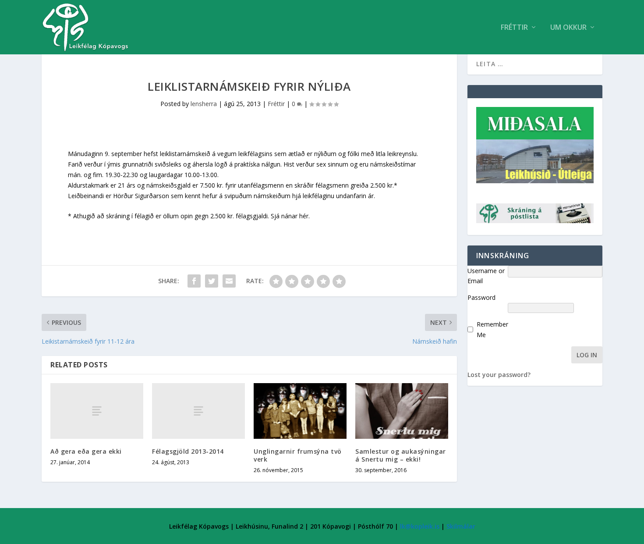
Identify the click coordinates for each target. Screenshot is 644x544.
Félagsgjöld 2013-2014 (188, 451)
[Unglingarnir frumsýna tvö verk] (300, 411)
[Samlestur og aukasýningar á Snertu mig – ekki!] (401, 411)
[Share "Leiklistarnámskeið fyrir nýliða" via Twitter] (211, 281)
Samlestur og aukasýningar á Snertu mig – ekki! (400, 455)
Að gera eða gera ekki (86, 451)
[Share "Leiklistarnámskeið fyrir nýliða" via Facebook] (194, 281)
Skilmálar (460, 526)
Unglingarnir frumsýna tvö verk (298, 455)
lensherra (204, 104)
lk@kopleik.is (419, 526)
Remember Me (492, 329)
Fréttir (514, 28)
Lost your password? (499, 374)
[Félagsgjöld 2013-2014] (198, 411)
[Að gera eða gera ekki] (96, 411)
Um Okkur (568, 28)
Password (481, 297)
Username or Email (486, 276)
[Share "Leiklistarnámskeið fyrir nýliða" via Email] (229, 281)
